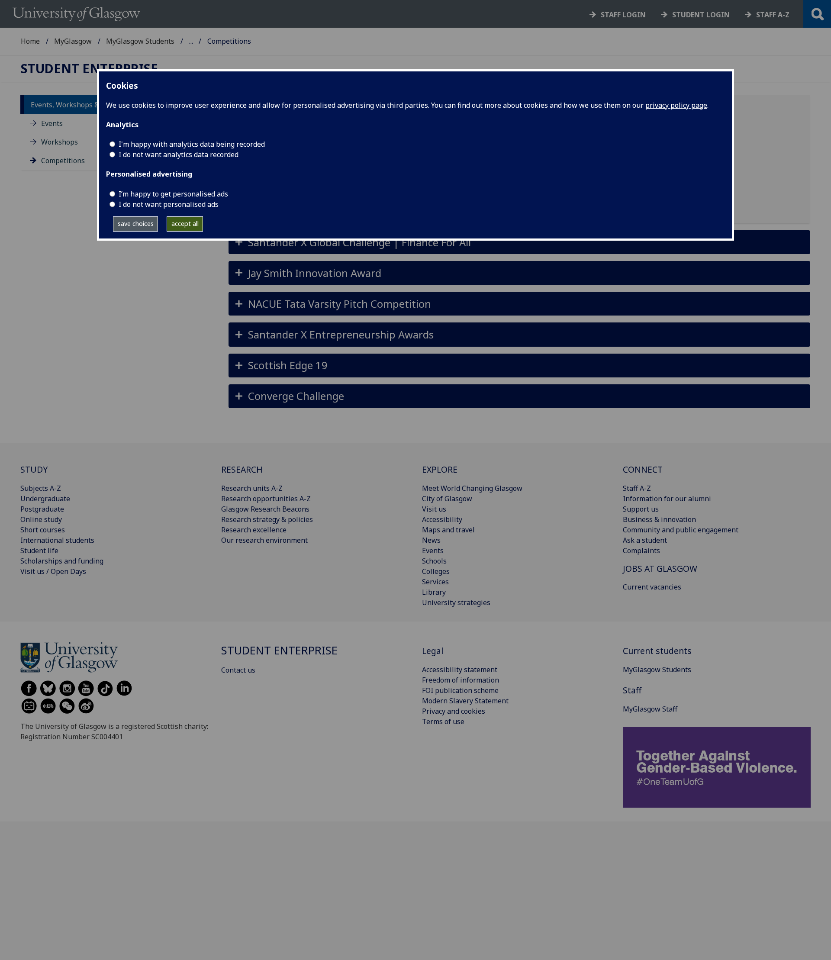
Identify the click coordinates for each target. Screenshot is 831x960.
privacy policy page (676, 105)
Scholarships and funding (61, 561)
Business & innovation (659, 519)
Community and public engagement (680, 530)
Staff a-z (772, 14)
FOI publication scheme (460, 690)
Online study (41, 519)
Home (30, 41)
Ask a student (645, 540)
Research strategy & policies (267, 519)
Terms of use (443, 721)
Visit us (434, 509)
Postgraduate (42, 509)
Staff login (623, 14)
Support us (641, 509)
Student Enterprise (89, 68)
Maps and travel (448, 530)
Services (435, 581)
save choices (136, 223)
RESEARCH (242, 469)
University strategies (456, 602)
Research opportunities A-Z (266, 498)
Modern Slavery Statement (465, 701)
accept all (185, 223)
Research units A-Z (252, 488)
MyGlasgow (73, 41)
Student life (39, 550)
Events (52, 123)
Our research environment (264, 540)
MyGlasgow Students (140, 41)
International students (57, 540)
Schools (434, 561)
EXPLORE (439, 469)
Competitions (63, 160)
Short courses (42, 530)
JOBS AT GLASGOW (660, 568)
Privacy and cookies (453, 711)
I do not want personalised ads (169, 204)
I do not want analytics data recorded (178, 154)
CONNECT (643, 469)
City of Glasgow (447, 498)
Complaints (641, 550)
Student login (701, 14)
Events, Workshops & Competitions (88, 105)
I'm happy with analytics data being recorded (192, 144)
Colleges (436, 571)
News (431, 540)
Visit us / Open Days (53, 571)
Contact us (238, 670)
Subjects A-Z (40, 488)
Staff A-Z (637, 488)
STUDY (34, 469)
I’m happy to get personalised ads (173, 194)
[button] (519, 242)
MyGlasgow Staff (650, 709)
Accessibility (442, 519)
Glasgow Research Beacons (265, 509)
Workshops (59, 142)
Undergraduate (45, 498)
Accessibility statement (459, 669)
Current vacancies (652, 587)
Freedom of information (460, 680)
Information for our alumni (667, 498)
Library (434, 592)
